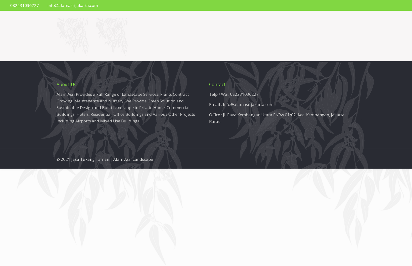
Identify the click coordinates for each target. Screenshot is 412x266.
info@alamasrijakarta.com (72, 5)
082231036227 (24, 5)
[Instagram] (399, 5)
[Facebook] (392, 5)
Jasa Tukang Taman (90, 159)
